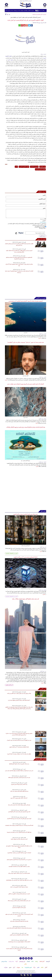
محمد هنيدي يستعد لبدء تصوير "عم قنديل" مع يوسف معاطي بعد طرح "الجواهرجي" (25, 342)
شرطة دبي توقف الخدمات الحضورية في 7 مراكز (19, 886)
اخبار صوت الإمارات (34, 166)
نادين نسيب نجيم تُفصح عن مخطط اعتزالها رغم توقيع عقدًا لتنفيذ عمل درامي (19, 770)
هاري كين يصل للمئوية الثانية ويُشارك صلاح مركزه (19, 921)
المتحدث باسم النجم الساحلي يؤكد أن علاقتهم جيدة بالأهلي (19, 893)
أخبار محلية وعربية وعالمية (37, 14)
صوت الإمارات (42, 166)
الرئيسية (44, 14)
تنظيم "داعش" (10, 59)
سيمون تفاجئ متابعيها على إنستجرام (19, 907)
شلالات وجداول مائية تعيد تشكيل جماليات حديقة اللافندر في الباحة (19, 693)
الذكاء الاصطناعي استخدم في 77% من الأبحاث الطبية (25, 557)
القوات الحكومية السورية (24, 166)
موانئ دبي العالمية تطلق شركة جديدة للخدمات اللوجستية (19, 866)
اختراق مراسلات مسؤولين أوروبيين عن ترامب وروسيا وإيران (19, 941)
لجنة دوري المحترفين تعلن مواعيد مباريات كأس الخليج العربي (19, 811)
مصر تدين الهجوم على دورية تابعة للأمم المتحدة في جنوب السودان (19, 740)
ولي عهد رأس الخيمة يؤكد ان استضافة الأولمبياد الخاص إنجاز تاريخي (19, 927)
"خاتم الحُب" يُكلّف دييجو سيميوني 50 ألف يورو (19, 797)
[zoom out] (9, 14)
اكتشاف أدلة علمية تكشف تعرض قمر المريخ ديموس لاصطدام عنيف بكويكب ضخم (25, 384)
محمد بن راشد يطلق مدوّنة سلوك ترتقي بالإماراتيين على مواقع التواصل (19, 880)
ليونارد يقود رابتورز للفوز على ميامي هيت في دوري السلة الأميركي (19, 818)
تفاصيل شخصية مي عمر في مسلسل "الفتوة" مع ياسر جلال (19, 873)
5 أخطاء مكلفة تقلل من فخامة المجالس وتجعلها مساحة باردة (19, 700)
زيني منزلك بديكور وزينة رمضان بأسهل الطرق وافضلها (19, 763)
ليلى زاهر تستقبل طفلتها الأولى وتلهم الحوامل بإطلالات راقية (25, 598)
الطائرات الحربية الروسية (40, 169)
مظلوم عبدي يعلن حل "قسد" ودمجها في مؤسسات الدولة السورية (19, 753)
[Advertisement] (25, 180)
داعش (16, 166)
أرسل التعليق (42, 235)
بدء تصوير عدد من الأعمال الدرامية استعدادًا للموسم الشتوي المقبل (19, 859)
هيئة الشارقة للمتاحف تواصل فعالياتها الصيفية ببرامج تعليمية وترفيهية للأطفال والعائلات (25, 427)
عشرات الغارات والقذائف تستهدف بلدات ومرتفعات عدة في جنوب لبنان (26, 10)
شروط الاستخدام (43, 222)
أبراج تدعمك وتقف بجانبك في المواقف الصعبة (19, 839)
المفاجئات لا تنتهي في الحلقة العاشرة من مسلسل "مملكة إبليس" (19, 852)
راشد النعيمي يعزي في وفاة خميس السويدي (19, 784)
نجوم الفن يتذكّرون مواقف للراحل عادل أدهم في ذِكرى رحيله (19, 804)
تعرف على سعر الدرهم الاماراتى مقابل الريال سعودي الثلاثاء (19, 777)
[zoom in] (5, 14)
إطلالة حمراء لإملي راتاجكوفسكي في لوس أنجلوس (19, 934)
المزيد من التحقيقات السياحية (11, 553)
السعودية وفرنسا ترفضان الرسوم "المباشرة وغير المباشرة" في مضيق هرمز (26, 301)
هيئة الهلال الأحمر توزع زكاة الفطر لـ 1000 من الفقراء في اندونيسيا (19, 832)
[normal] (7, 14)
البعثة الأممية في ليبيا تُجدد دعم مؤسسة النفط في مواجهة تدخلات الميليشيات (19, 825)
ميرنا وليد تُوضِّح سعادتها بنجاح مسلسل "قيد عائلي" (19, 791)
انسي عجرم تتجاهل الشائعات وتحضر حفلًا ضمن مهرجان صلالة (19, 900)
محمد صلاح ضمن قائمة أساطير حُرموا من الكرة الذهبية (25, 514)
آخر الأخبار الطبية (9, 684)
